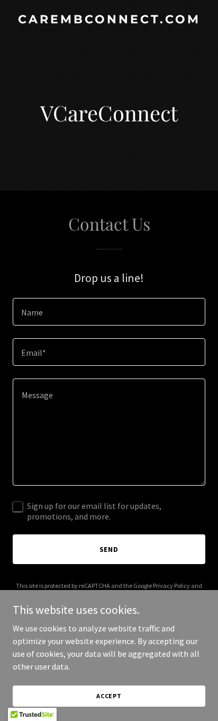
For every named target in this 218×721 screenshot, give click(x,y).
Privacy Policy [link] (171, 586)
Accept (109, 696)
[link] (109, 20)
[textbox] (109, 312)
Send (109, 549)
